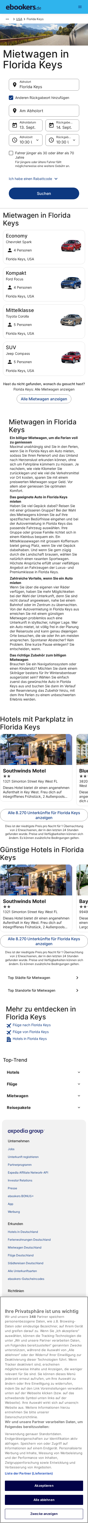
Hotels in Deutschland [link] (23, 1232)
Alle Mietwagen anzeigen (44, 398)
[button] (44, 179)
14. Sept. (64, 127)
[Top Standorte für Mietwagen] (44, 990)
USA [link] (19, 19)
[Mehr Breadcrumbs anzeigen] (7, 19)
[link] (44, 1026)
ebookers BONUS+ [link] (21, 1196)
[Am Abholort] (44, 111)
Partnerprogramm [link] (20, 1164)
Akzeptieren (43, 1485)
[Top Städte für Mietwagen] (44, 978)
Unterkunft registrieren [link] (23, 1157)
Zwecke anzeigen (44, 1514)
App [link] (10, 1204)
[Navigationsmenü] (80, 7)
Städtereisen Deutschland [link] (25, 1263)
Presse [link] (12, 1188)
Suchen (44, 193)
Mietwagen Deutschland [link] (24, 1247)
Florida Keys (31, 86)
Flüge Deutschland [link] (20, 1255)
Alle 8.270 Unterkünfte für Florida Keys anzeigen (44, 815)
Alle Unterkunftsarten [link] (22, 1271)
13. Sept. (27, 127)
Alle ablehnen (44, 1500)
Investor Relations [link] (20, 1180)
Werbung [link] (14, 1212)
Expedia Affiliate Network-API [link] (28, 1172)
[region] (44, 1410)
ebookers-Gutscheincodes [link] (26, 1279)
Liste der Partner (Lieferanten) (29, 1473)
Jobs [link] (11, 1149)
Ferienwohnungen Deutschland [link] (29, 1239)
